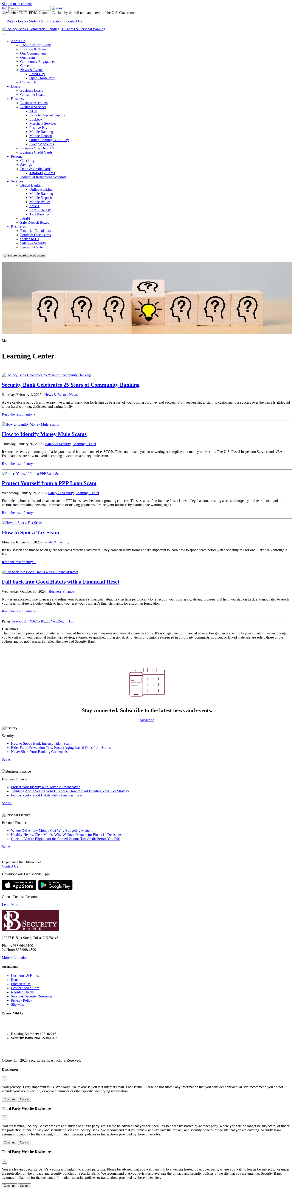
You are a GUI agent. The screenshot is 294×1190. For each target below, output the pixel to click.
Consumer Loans (32, 94)
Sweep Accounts (41, 144)
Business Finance (61, 591)
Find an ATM (21, 984)
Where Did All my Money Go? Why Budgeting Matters (51, 830)
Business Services (33, 107)
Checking (27, 161)
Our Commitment (33, 53)
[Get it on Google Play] (55, 889)
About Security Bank (35, 45)
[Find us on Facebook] (5, 1026)
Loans (15, 86)
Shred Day (37, 74)
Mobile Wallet (39, 202)
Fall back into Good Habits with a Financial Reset (60, 582)
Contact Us (74, 21)
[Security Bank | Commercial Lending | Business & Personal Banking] (53, 29)
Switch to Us (29, 239)
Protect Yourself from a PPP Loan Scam (49, 483)
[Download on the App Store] (19, 889)
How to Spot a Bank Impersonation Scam (41, 743)
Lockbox (35, 119)
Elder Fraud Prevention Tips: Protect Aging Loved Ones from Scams (61, 747)
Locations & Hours (25, 976)
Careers (25, 66)
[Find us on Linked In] (22, 1026)
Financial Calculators (35, 231)
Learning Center (32, 247)
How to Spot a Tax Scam (30, 532)
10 (42, 621)
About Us (18, 41)
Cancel (24, 1099)
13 (49, 621)
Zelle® (34, 206)
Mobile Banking (41, 132)
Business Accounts (34, 103)
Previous (18, 621)
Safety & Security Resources (32, 996)
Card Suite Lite (40, 210)
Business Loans (31, 90)
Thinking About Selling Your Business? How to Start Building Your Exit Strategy (70, 791)
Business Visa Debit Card (38, 148)
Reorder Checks (22, 992)
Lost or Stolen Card (32, 21)
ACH (33, 111)
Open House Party (42, 78)
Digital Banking (31, 185)
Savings (26, 165)
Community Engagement (38, 61)
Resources (18, 227)
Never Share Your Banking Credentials (39, 752)
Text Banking (39, 214)
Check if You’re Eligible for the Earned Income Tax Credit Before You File (65, 839)
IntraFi (25, 218)
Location (56, 21)
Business (17, 99)
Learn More (10, 904)
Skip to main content (17, 4)
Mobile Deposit (40, 136)
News (73, 395)
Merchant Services (42, 123)
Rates (11, 21)
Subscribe (147, 720)
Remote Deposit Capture (47, 115)
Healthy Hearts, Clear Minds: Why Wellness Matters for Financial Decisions (66, 835)
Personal (17, 156)
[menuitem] (151, 61)
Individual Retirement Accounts (43, 177)
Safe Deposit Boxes (34, 222)
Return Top (66, 621)
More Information (15, 957)
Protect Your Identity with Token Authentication (45, 787)
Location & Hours (33, 49)
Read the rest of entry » (19, 414)
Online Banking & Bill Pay (49, 140)
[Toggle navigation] (4, 34)
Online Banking (41, 189)
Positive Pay (38, 127)
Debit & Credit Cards (35, 169)
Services (17, 181)
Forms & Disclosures (35, 235)
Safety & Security (33, 243)
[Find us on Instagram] (14, 1026)
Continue (9, 1099)
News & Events (31, 70)
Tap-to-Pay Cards (42, 173)
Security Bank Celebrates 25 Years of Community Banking (71, 385)
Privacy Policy (21, 1000)
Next (54, 621)
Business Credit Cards (36, 152)
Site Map (17, 1004)
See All (7, 759)
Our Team (27, 57)
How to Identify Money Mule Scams (44, 434)
